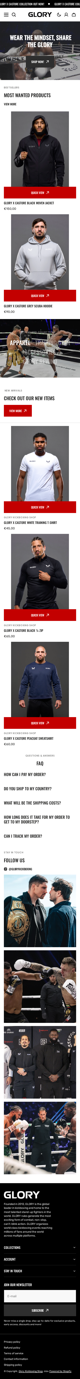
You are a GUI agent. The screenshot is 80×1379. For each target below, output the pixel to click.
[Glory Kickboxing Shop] (40, 14)
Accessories (40, 352)
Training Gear (52, 342)
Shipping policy (13, 1364)
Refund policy (12, 1347)
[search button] (13, 14)
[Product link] (40, 161)
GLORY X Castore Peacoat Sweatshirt (28, 738)
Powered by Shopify (60, 1371)
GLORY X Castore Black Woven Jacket (29, 203)
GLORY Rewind (40, 361)
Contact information (16, 1359)
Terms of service (13, 1353)
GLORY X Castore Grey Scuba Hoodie (28, 306)
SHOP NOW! (37, 62)
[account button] (66, 14)
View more (15, 411)
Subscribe (38, 1310)
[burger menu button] (6, 14)
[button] (59, 15)
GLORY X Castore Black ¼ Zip (23, 630)
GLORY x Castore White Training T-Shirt (30, 523)
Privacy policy (12, 1341)
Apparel (20, 342)
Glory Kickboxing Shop (31, 1371)
